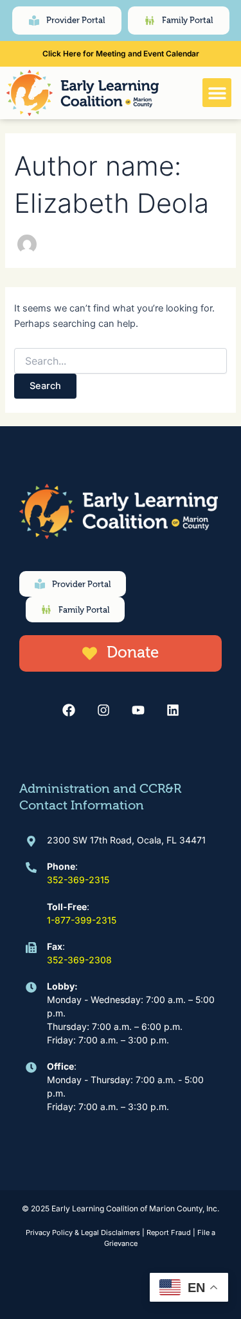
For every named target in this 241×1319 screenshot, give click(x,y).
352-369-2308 (79, 959)
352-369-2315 (78, 879)
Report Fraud (169, 1232)
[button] (216, 92)
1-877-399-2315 (81, 920)
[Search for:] (120, 361)
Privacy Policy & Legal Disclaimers (83, 1232)
